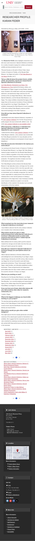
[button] (2, 3)
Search (28, 7)
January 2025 (8, 337)
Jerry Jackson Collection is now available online (17, 124)
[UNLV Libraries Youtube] (10, 500)
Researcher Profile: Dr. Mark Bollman (14, 387)
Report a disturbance (13, 495)
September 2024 (9, 345)
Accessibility (10, 531)
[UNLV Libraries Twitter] (16, 500)
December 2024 (9, 339)
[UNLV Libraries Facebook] (13, 500)
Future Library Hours (14, 464)
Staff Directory (11, 522)
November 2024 (9, 341)
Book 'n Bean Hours (14, 466)
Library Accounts (11, 517)
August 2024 (8, 347)
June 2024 (8, 351)
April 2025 (8, 331)
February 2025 (9, 335)
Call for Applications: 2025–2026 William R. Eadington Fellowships (15, 393)
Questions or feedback (13, 527)
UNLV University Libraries (15, 12)
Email (9, 492)
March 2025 (8, 333)
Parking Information (14, 469)
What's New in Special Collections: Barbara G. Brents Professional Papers (16, 364)
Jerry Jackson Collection (9, 119)
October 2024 (8, 343)
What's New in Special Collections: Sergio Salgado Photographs (15, 389)
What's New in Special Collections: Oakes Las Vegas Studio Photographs (16, 377)
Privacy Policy (11, 529)
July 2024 (7, 349)
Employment (10, 524)
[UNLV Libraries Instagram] (7, 500)
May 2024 (7, 353)
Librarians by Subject (13, 520)
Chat (9, 485)
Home (24, 12)
